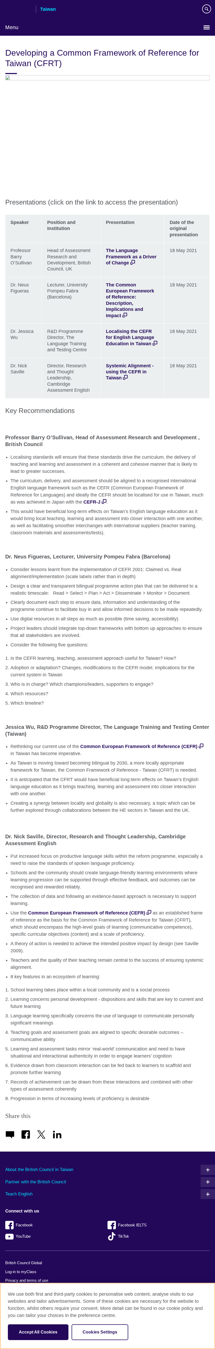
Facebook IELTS (132, 1225)
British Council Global (23, 1263)
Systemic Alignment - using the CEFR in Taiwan (130, 372)
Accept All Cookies (38, 1332)
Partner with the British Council (35, 1181)
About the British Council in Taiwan (39, 1169)
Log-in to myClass (20, 1271)
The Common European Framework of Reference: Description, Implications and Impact (130, 300)
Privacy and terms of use (26, 1280)
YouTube (23, 1236)
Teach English (19, 1193)
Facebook (24, 1225)
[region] (107, 1316)
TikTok (123, 1236)
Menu (11, 27)
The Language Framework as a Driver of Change (131, 256)
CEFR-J (91, 502)
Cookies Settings (100, 1332)
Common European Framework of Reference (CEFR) (138, 746)
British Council (18, 10)
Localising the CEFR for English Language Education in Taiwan (130, 337)
